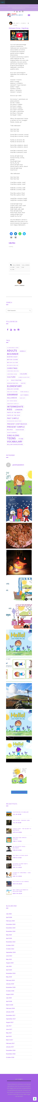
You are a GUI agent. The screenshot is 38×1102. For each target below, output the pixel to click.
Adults (12, 350)
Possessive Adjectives (14, 421)
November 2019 (10, 973)
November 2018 (10, 987)
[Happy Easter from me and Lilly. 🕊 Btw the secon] (19, 482)
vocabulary (14, 441)
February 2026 (10, 921)
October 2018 (10, 991)
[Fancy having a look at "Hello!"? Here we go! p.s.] (19, 749)
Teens (11, 438)
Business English (12, 365)
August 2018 (9, 994)
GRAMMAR (12, 394)
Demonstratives (12, 383)
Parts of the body (13, 412)
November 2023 (10, 942)
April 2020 (9, 970)
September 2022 (11, 952)
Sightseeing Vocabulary (21, 812)
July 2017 (9, 1026)
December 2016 (10, 1050)
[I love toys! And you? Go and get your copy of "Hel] (19, 616)
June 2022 (9, 956)
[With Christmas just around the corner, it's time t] (19, 536)
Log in (2, 2)
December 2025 (10, 924)
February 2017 (10, 1043)
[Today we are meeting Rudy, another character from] (19, 589)
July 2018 (9, 998)
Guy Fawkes (24, 395)
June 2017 (9, 1029)
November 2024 (10, 931)
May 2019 (9, 977)
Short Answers (12, 432)
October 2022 (10, 949)
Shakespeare (20, 429)
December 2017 (10, 1015)
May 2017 (9, 1033)
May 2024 (9, 935)
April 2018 (9, 1001)
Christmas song (12, 374)
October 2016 (10, 1057)
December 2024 (10, 928)
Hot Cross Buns (12, 400)
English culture (12, 391)
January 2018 (10, 1012)
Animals (23, 351)
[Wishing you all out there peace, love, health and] (19, 509)
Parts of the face (13, 415)
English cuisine (13, 389)
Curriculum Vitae (24, 377)
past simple (13, 418)
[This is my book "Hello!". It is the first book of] (19, 723)
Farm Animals (24, 391)
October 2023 (10, 945)
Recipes (10, 430)
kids (18, 267)
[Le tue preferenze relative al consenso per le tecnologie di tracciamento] (35, 1099)
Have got (22, 398)
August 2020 (9, 963)
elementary (14, 386)
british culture (12, 362)
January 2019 (10, 984)
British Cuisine (12, 359)
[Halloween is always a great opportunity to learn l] (19, 562)
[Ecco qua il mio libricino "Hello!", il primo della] (19, 642)
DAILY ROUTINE (16, 380)
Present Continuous (17, 424)
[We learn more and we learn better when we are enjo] (19, 669)
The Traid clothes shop (20, 855)
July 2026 (9, 914)
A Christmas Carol (13, 347)
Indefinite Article (13, 403)
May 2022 (9, 959)
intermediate (15, 406)
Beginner (12, 354)
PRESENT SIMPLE (16, 427)
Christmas (12, 368)
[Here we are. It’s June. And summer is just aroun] (19, 776)
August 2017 (9, 1022)
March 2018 (9, 1005)
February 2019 (10, 980)
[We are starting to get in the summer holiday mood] (19, 696)
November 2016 (10, 1054)
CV (7, 380)
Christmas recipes (13, 371)
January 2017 (10, 1047)
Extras (15, 25)
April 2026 (9, 917)
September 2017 (11, 1019)
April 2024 (9, 938)
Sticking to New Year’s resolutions (20, 864)
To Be (21, 439)
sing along (13, 435)
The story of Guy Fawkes (21, 881)
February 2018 (10, 1008)
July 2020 (9, 966)
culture (11, 377)
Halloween (16, 265)
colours (23, 374)
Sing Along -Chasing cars (21, 820)
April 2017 (9, 1036)
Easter (23, 383)
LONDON (18, 410)
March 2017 (9, 1040)
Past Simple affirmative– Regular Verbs (21, 890)
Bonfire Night (12, 357)
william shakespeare (15, 444)
